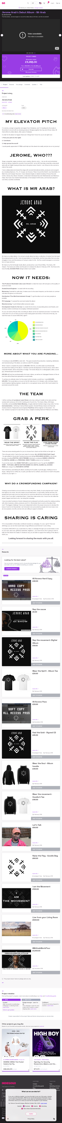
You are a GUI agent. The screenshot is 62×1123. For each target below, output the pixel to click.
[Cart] (44, 3)
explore (42, 1026)
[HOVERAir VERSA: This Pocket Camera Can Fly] (16, 1042)
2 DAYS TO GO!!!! (31, 76)
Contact (35, 1084)
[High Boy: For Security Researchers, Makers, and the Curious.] (46, 1042)
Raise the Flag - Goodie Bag (45, 856)
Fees (51, 1084)
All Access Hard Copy (42, 578)
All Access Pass (39, 701)
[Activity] (48, 3)
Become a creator (54, 1088)
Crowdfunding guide (50, 996)
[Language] (40, 3)
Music (4, 107)
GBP (33, 3)
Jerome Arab (7, 14)
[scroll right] (60, 35)
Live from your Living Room (45, 917)
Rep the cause (39, 609)
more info (4, 102)
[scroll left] (2, 35)
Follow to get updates (8, 1010)
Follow (31, 69)
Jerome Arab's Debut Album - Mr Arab (24, 12)
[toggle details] (29, 1070)
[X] (5, 1090)
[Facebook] (2, 1090)
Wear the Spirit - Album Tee (45, 671)
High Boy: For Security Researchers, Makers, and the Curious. (44, 1064)
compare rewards (11, 568)
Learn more (6, 1007)
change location (38, 7)
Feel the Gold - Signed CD (44, 732)
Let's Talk (36, 825)
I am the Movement (41, 886)
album (23, 107)
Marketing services (55, 1086)
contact (10, 102)
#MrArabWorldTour (41, 948)
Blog (34, 1088)
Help (41, 996)
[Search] (28, 3)
